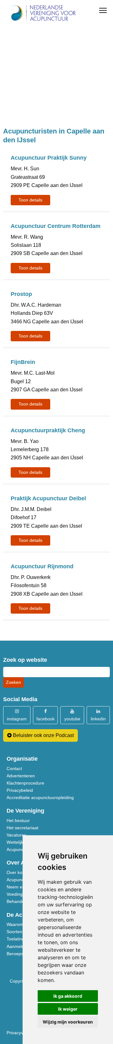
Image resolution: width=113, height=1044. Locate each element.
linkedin (98, 718)
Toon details (30, 199)
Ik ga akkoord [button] (67, 996)
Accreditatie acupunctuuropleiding (40, 797)
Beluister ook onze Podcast (43, 735)
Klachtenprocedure (25, 783)
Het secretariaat (22, 827)
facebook (45, 718)
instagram (17, 718)
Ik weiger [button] (68, 1009)
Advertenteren (21, 775)
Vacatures (16, 834)
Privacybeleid (20, 790)
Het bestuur (18, 820)
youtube (72, 718)
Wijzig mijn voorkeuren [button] (68, 1021)
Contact (14, 768)
